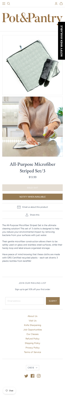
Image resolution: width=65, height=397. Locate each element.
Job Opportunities (32, 329)
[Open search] (8, 3)
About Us (32, 316)
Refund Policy (32, 338)
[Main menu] (3, 3)
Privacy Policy (33, 347)
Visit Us (32, 320)
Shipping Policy (32, 343)
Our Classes (32, 334)
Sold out (32, 188)
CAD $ (31, 367)
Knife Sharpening (32, 325)
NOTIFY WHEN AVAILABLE (33, 197)
